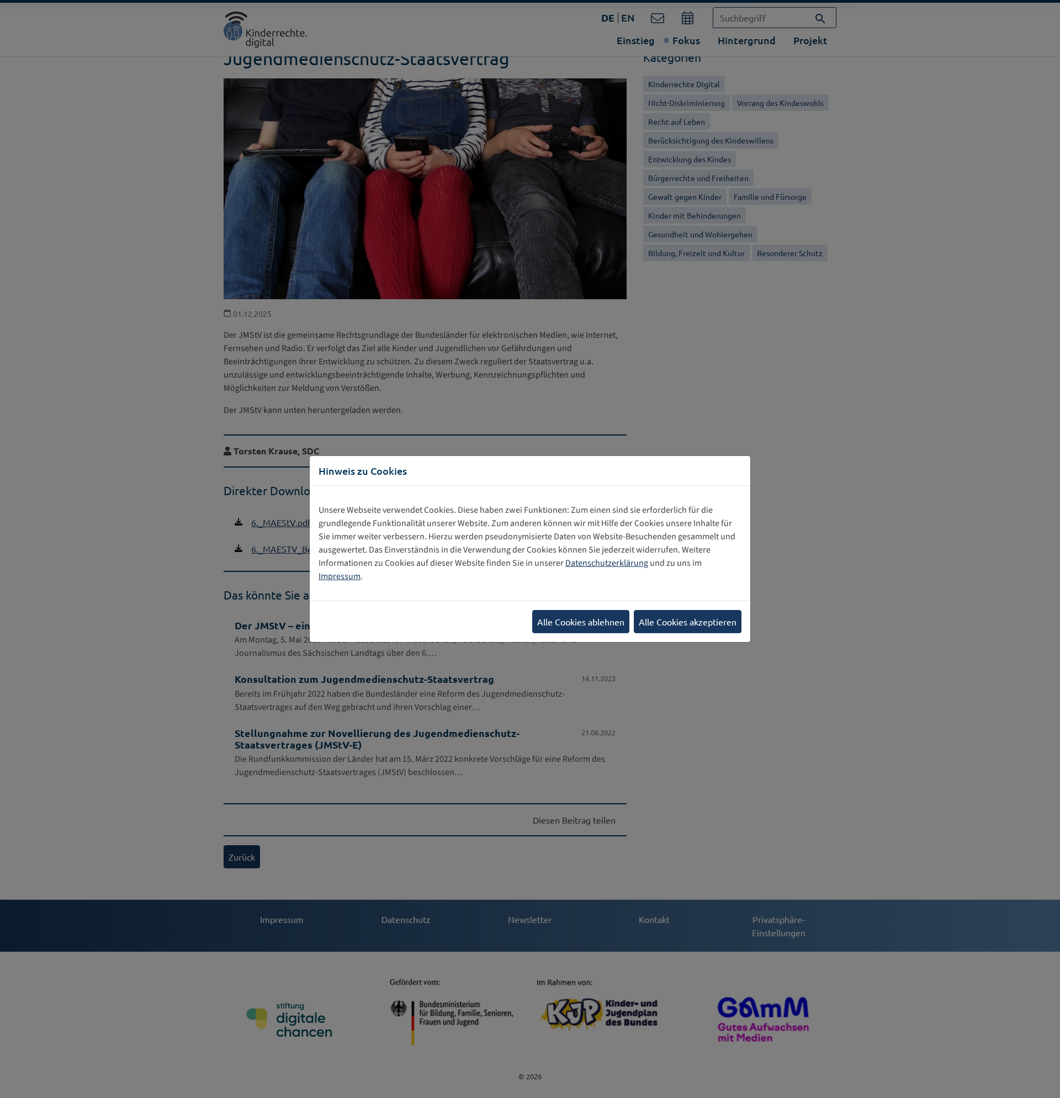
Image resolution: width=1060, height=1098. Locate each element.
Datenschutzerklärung (606, 563)
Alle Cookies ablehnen (580, 621)
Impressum (340, 576)
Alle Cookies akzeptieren (687, 621)
